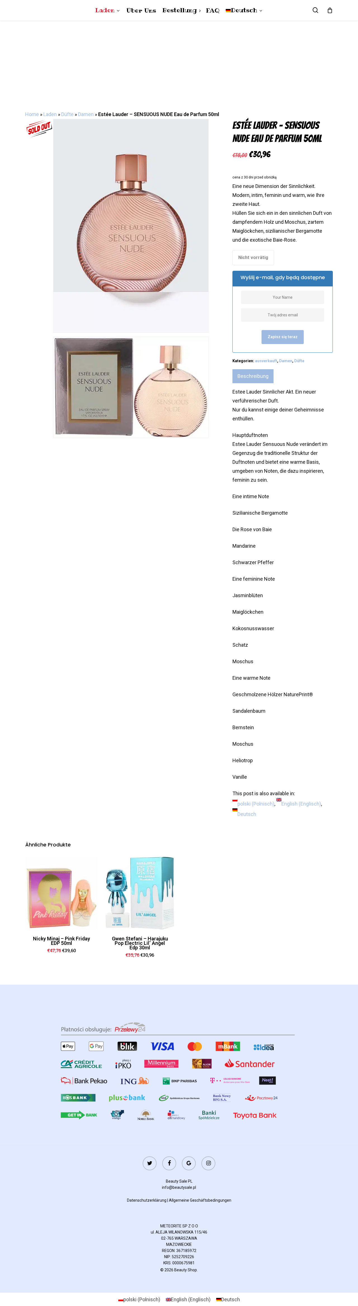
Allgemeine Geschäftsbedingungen (200, 1200)
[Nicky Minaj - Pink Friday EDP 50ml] (61, 893)
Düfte (67, 114)
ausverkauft (266, 361)
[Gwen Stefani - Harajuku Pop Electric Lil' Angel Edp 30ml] (139, 893)
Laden (50, 114)
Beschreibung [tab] (252, 376)
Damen (86, 114)
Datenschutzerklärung (146, 1200)
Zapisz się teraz (283, 337)
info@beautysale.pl (179, 1187)
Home (32, 114)
